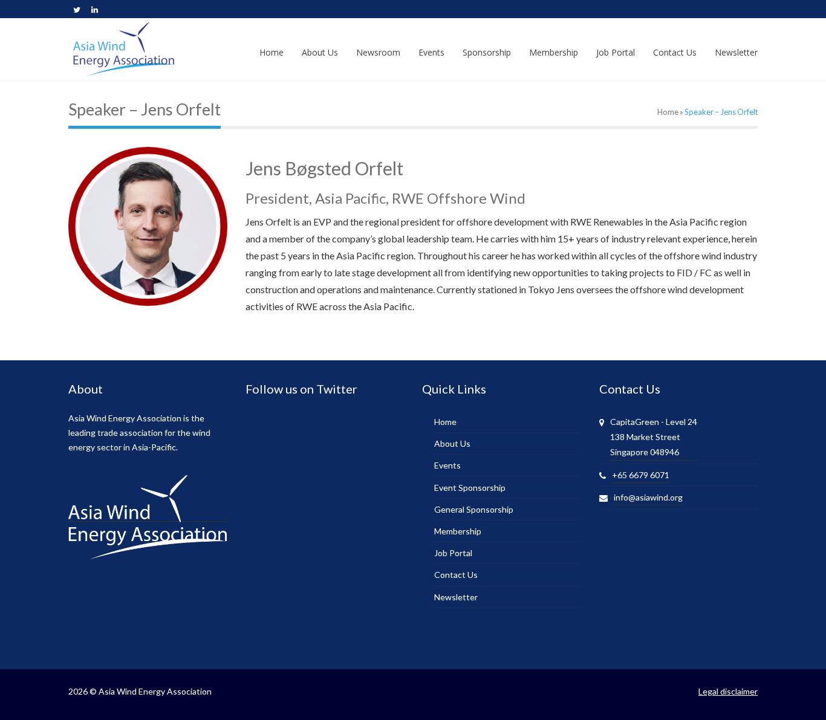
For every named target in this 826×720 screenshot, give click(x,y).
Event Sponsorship (470, 487)
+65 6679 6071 (640, 475)
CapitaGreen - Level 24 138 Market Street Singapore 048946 (653, 437)
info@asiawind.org (648, 497)
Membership (457, 531)
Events (447, 465)
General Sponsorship (473, 509)
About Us (452, 443)
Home (667, 112)
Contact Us (456, 574)
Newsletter (456, 597)
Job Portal (453, 553)
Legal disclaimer (728, 691)
